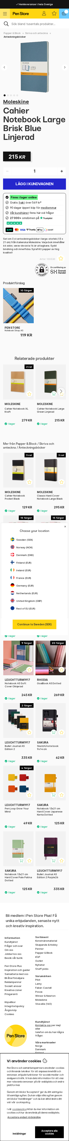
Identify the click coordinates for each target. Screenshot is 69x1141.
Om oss (9, 949)
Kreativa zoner (13, 990)
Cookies (9, 1014)
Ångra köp (11, 1010)
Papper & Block (12, 33)
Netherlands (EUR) (27, 593)
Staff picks (41, 968)
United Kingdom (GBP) (29, 600)
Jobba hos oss (13, 953)
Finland (39, 1052)
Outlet (39, 960)
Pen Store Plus (13, 965)
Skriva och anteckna (36, 33)
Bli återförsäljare (14, 978)
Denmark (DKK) (25, 555)
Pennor (39, 948)
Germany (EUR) (25, 585)
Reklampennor (13, 982)
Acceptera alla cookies (49, 1132)
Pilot (37, 979)
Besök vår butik (14, 957)
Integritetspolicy (14, 1006)
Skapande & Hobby (46, 944)
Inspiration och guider (17, 969)
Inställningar (19, 1133)
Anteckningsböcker (15, 36)
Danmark (40, 1049)
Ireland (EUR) (23, 570)
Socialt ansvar (13, 986)
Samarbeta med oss (16, 973)
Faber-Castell (43, 987)
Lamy (38, 983)
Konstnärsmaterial (46, 940)
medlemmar (49, 207)
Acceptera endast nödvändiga (24, 1117)
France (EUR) (23, 577)
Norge (38, 1045)
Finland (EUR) (23, 562)
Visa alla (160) (43, 1003)
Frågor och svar (14, 945)
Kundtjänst (11, 941)
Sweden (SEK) (24, 539)
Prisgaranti (11, 994)
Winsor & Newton (45, 995)
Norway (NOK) (24, 547)
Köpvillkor (10, 1002)
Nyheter (40, 964)
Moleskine (16, 102)
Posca (38, 991)
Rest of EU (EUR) (25, 608)
